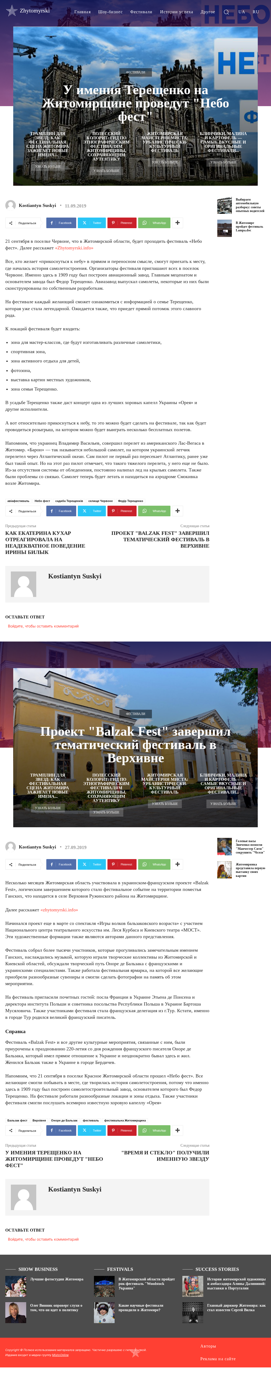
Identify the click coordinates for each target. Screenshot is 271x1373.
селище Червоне (100, 501)
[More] (177, 223)
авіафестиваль (18, 501)
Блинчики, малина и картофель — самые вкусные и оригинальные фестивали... (223, 142)
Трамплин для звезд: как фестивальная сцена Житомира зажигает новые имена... (47, 144)
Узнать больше (48, 166)
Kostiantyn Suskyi (37, 205)
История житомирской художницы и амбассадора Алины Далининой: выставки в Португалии (236, 1283)
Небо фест (42, 501)
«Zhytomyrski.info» (74, 247)
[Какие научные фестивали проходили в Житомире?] (104, 1312)
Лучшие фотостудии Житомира (56, 1279)
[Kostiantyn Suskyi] (11, 205)
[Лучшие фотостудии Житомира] (15, 1286)
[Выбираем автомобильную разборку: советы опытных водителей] (224, 205)
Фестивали (135, 72)
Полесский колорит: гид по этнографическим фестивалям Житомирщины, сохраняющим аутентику (106, 146)
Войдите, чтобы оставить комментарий (43, 626)
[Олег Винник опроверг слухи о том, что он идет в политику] (15, 1312)
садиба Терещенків (69, 501)
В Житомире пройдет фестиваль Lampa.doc (249, 226)
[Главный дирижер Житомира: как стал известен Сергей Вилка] (192, 1312)
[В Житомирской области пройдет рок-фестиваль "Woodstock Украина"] (104, 1286)
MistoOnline (60, 1355)
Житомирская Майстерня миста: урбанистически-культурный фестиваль (164, 142)
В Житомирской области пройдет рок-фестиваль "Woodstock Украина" (147, 1283)
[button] (226, 12)
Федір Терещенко (130, 501)
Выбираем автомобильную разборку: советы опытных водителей (250, 205)
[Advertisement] (244, 328)
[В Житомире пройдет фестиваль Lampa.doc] (224, 228)
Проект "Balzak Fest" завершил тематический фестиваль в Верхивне (160, 539)
